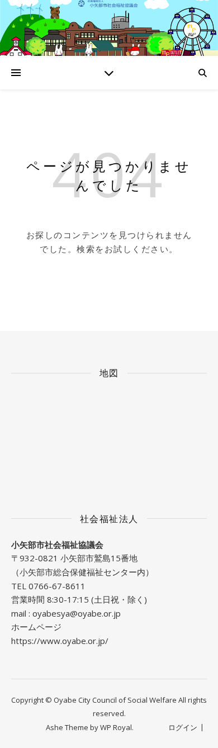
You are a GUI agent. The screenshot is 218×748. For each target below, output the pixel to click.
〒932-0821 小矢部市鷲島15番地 (74, 558)
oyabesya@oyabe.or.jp (76, 613)
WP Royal (116, 727)
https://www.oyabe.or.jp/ (59, 640)
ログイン (182, 727)
